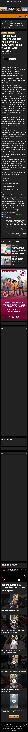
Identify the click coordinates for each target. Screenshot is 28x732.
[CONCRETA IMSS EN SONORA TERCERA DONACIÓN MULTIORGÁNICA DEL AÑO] (6, 260)
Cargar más (14, 717)
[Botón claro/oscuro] (20, 16)
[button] (1, 16)
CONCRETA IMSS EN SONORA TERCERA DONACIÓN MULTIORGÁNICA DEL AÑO (18, 261)
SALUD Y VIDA (11, 32)
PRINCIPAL (4, 32)
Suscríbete (26, 16)
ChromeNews (19, 728)
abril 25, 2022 (6, 53)
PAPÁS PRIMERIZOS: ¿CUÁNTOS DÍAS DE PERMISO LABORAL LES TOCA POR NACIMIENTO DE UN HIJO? (19, 251)
